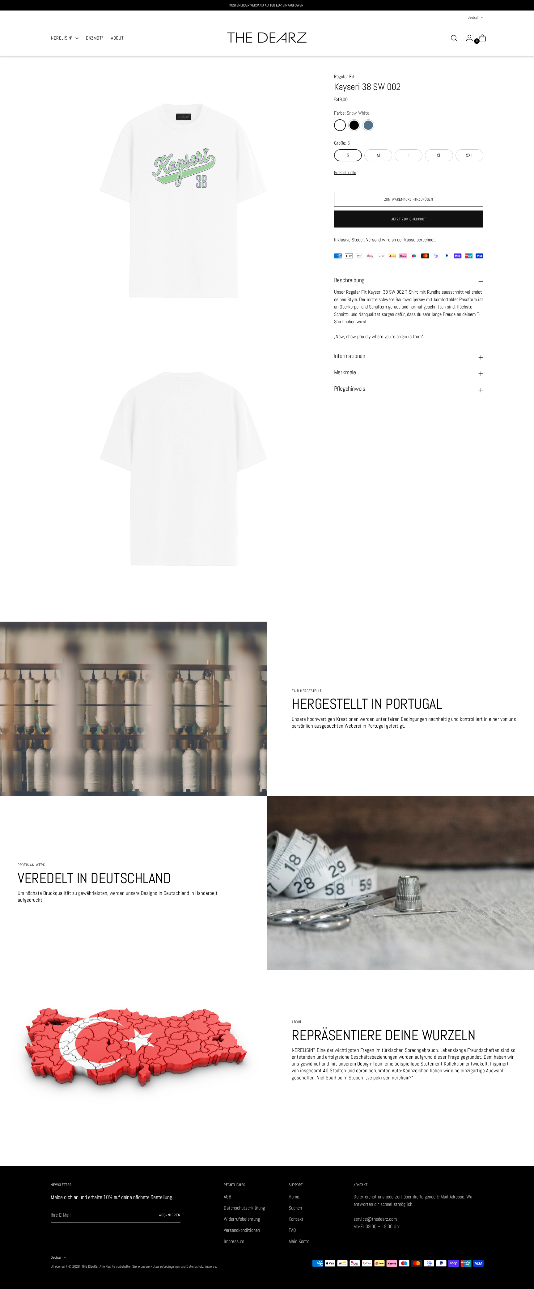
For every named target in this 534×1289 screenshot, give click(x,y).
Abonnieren (169, 1215)
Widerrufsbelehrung (242, 1219)
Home (294, 1196)
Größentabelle (345, 172)
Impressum (234, 1241)
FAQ (292, 1230)
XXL (469, 155)
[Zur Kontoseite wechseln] (467, 38)
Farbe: (351, 113)
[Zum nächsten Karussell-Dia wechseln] (478, 1154)
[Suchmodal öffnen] (454, 38)
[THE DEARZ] (267, 38)
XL (439, 155)
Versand (373, 239)
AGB (227, 1196)
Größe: (342, 143)
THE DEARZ (90, 1266)
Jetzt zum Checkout (408, 219)
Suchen (295, 1208)
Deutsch (473, 17)
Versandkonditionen (242, 1230)
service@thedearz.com (375, 1219)
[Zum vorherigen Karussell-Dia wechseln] (464, 1154)
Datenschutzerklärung (244, 1208)
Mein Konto (299, 1241)
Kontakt (296, 1219)
